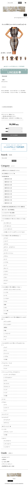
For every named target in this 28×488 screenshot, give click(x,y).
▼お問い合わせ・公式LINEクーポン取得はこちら (11, 118)
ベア (5, 339)
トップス (4, 429)
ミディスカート (7, 443)
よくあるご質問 (5, 461)
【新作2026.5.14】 (8, 203)
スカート (4, 438)
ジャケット (6, 407)
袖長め (5, 327)
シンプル (6, 292)
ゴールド (6, 238)
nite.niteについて (5, 457)
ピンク (5, 259)
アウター (4, 402)
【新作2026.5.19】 (8, 200)
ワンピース (6, 365)
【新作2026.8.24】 (8, 178)
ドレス (5, 368)
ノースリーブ (7, 333)
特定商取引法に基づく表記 (8, 466)
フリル (5, 301)
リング (5, 389)
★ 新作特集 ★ (5, 176)
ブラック (6, 250)
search (20, 2)
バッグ (5, 392)
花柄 (5, 304)
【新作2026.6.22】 (8, 188)
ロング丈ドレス (7, 223)
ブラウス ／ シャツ (8, 431)
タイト (5, 350)
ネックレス (6, 383)
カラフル (6, 244)
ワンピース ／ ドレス (7, 363)
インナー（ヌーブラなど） (10, 374)
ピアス (5, 380)
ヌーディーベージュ (8, 253)
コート (5, 404)
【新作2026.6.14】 (8, 191)
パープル (6, 262)
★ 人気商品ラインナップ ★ (8, 173)
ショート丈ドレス (8, 229)
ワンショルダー (7, 324)
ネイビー (6, 280)
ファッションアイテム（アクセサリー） (11, 372)
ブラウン (6, 256)
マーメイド (6, 353)
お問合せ (4, 459)
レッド (5, 265)
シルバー (6, 241)
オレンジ (6, 268)
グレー (5, 283)
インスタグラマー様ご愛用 (8, 212)
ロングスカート (7, 440)
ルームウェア (5, 417)
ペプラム (6, 356)
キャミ (5, 336)
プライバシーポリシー (7, 464)
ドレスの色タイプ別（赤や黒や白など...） (11, 235)
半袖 (5, 330)
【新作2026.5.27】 (8, 197)
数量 (7, 131)
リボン (5, 307)
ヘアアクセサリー (8, 377)
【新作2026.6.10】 (8, 194)
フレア (5, 347)
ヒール (3, 399)
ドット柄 (6, 310)
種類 (7, 128)
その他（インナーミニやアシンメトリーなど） (14, 232)
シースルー (6, 298)
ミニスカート (7, 446)
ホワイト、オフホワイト (9, 247)
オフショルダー (7, 321)
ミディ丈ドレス (7, 226)
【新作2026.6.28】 (8, 184)
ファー (5, 410)
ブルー (5, 277)
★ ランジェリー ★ (6, 426)
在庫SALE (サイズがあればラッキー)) (10, 170)
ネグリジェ (6, 422)
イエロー (6, 271)
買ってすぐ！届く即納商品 (8, 209)
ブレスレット (7, 386)
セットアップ (5, 414)
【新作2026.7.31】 (8, 181)
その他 (5, 313)
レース (5, 295)
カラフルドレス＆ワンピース (8, 215)
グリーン (6, 274)
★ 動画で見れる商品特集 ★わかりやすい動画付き (13, 206)
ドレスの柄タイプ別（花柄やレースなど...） (12, 287)
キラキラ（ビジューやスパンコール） (12, 289)
